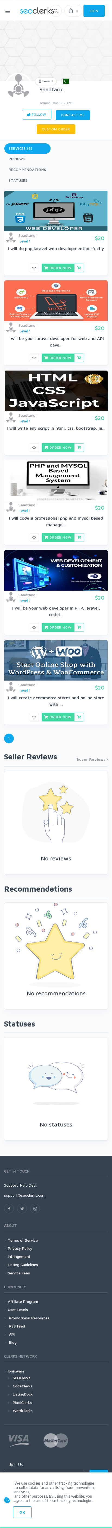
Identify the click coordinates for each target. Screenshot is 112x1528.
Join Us (16, 1464)
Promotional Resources (28, 1318)
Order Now (59, 268)
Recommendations (27, 169)
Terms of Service (23, 1240)
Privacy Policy (20, 1248)
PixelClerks (22, 1402)
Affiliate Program (23, 1301)
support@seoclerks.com (24, 1195)
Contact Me (73, 115)
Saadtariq (51, 89)
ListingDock (23, 1394)
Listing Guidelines (23, 1264)
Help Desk (28, 1185)
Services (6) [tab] (20, 148)
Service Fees (19, 1273)
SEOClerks (21, 1377)
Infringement (19, 1256)
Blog (12, 1342)
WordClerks (23, 1410)
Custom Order (56, 129)
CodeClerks (22, 1386)
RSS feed (16, 1326)
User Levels (18, 1309)
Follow (38, 114)
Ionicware (16, 1371)
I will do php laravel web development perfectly (56, 248)
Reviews (17, 159)
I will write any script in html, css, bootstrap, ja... (56, 428)
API (11, 1334)
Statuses (18, 180)
